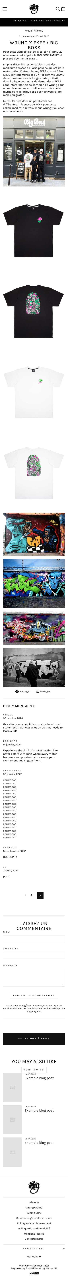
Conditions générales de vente (34, 1218)
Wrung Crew (34, 1212)
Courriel (11, 948)
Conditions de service (38, 1008)
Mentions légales (34, 1233)
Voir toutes (34, 1069)
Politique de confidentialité (34, 1228)
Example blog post (39, 1078)
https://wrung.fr (19, 1268)
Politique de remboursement (34, 1223)
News (38, 30)
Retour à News (36, 1038)
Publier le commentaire (34, 995)
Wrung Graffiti (34, 1207)
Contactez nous (34, 1238)
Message (10, 965)
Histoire (34, 1202)
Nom (6, 932)
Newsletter (33, 1248)
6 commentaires (27, 36)
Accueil (29, 30)
